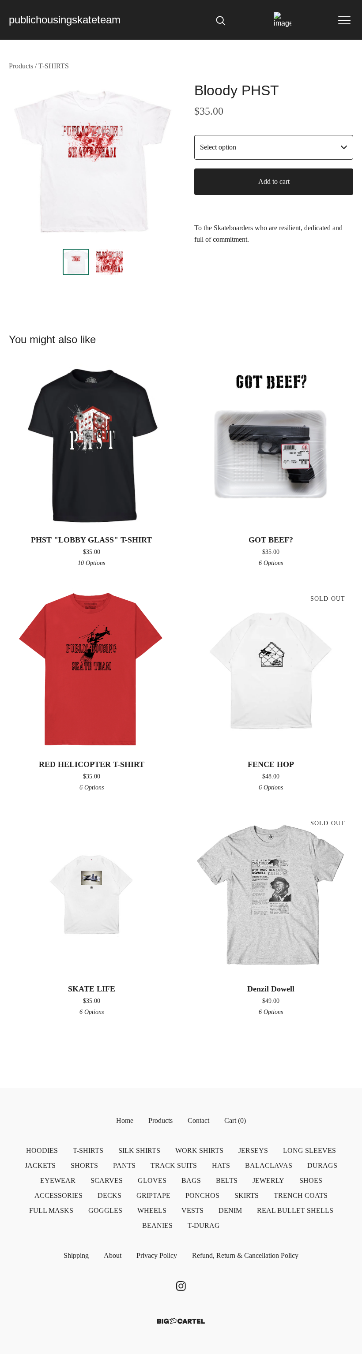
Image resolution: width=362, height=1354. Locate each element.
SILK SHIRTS (139, 1150)
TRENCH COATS (301, 1195)
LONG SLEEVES (309, 1150)
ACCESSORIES (58, 1195)
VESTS (192, 1210)
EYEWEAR (57, 1180)
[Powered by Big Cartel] (181, 1321)
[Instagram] (181, 1286)
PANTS (124, 1165)
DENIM (230, 1210)
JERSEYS (253, 1150)
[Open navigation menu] (344, 20)
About (112, 1255)
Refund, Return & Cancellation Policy (245, 1255)
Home (124, 1120)
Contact (198, 1120)
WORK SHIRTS (199, 1150)
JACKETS (40, 1165)
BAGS (191, 1180)
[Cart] (282, 20)
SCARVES (106, 1180)
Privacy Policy (156, 1255)
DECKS (109, 1195)
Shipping (76, 1255)
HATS (221, 1165)
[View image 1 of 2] (76, 262)
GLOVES (152, 1180)
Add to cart (274, 181)
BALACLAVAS (268, 1165)
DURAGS (322, 1165)
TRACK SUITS (174, 1165)
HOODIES (42, 1150)
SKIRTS (246, 1195)
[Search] (221, 20)
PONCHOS (202, 1195)
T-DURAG (204, 1225)
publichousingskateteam (65, 20)
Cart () (235, 1120)
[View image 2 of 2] (109, 262)
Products (21, 66)
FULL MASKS (51, 1210)
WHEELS (151, 1210)
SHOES (310, 1180)
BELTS (227, 1180)
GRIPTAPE (153, 1195)
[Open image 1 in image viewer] (93, 162)
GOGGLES (105, 1210)
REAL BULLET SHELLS (295, 1210)
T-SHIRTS (53, 66)
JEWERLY (268, 1180)
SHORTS (84, 1165)
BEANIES (157, 1225)
